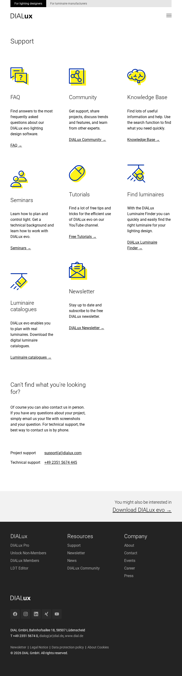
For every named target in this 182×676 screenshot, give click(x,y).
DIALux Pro (19, 545)
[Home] (21, 12)
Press (128, 576)
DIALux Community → (87, 139)
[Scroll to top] (171, 665)
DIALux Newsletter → (86, 328)
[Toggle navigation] (169, 15)
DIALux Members (24, 560)
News (72, 560)
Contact (130, 553)
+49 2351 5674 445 (60, 462)
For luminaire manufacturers (68, 3)
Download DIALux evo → (142, 510)
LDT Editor (19, 568)
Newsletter (76, 553)
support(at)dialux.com (63, 453)
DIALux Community (83, 568)
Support (74, 545)
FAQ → (16, 145)
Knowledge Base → (143, 139)
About (129, 545)
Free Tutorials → (82, 236)
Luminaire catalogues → (30, 357)
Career (129, 568)
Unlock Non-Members (28, 553)
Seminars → (20, 248)
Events (129, 560)
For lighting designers (28, 3)
